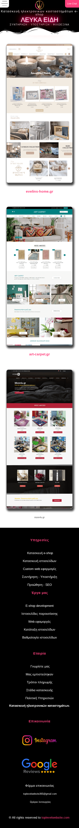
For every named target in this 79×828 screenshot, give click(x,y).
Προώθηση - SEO (39, 585)
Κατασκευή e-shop (40, 553)
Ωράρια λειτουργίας (40, 802)
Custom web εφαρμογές (39, 569)
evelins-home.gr (39, 191)
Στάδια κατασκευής (39, 690)
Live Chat (72, 3)
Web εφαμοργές (39, 621)
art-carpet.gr (39, 354)
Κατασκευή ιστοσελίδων (39, 561)
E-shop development (40, 606)
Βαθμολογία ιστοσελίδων (39, 637)
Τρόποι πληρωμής (39, 682)
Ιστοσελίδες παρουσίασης (39, 613)
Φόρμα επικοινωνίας (39, 785)
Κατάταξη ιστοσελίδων (39, 629)
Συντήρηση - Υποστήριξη (39, 577)
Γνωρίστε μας (40, 666)
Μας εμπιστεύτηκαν (39, 674)
